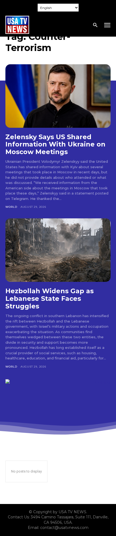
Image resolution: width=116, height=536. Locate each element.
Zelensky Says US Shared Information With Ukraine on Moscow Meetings (55, 144)
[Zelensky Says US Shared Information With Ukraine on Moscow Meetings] (58, 96)
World (11, 207)
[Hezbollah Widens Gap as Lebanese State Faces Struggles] (58, 250)
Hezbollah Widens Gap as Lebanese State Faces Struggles (49, 298)
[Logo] (17, 25)
